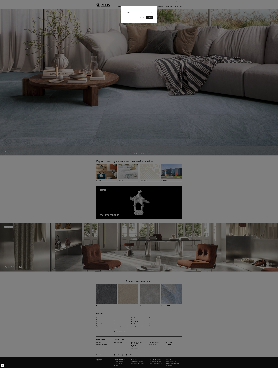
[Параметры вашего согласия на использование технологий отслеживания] (2, 365)
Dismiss (142, 17)
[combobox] (139, 12)
